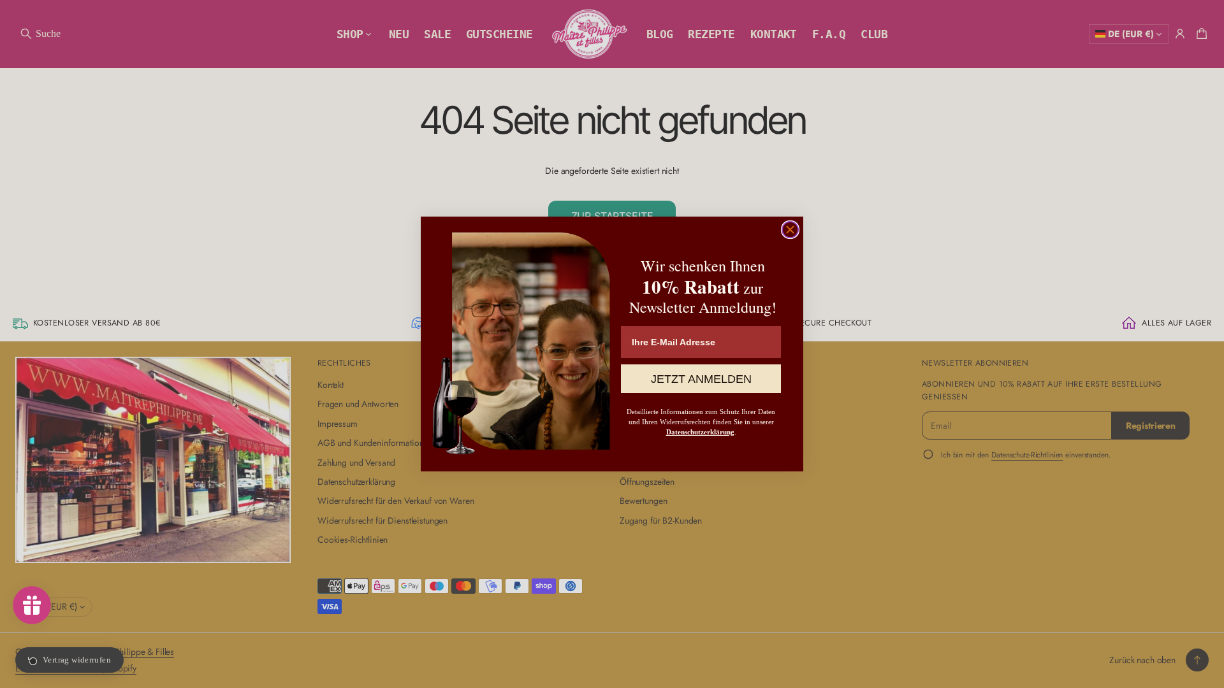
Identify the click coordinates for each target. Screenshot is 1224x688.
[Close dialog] (790, 230)
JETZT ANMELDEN (701, 379)
